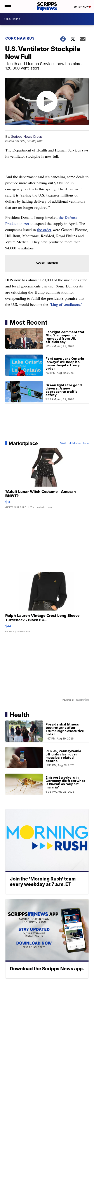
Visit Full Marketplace (74, 443)
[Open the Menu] (7, 6)
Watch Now (81, 6)
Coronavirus (20, 38)
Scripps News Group (26, 136)
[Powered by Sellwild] (82, 699)
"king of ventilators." (65, 304)
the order (44, 229)
